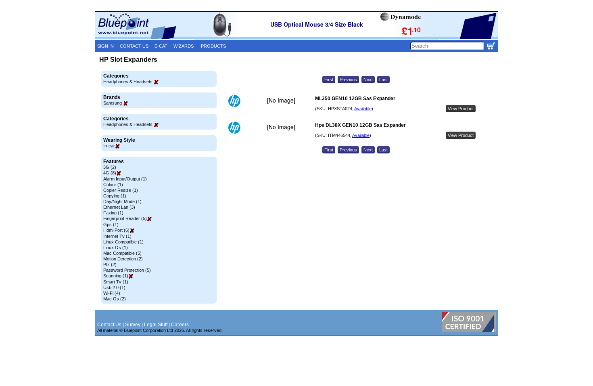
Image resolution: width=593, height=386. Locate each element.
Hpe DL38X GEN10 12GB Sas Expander (360, 125)
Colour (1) (113, 184)
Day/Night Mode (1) (122, 201)
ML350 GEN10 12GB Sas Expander (355, 98)
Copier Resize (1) (120, 190)
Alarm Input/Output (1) (125, 178)
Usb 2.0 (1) (114, 287)
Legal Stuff (155, 324)
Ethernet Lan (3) (119, 207)
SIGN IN (105, 46)
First (328, 79)
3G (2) (109, 167)
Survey (132, 324)
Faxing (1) (113, 212)
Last (383, 79)
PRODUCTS (213, 46)
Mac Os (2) (114, 298)
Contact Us (109, 324)
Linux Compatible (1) (123, 241)
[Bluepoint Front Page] (144, 37)
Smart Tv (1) (115, 281)
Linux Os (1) (115, 247)
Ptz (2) (110, 264)
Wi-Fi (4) (111, 293)
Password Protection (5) (127, 270)
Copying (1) (114, 195)
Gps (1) (111, 224)
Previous (348, 79)
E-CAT (161, 46)
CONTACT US (134, 46)
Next (368, 79)
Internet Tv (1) (117, 236)
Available (363, 108)
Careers (180, 324)
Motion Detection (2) (123, 258)
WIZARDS (183, 46)
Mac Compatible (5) (122, 253)
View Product (461, 108)
